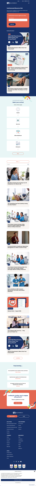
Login (18, 1)
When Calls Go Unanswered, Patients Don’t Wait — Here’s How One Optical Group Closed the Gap (18, 69)
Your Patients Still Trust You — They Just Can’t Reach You (16, 331)
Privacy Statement (32, 484)
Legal (8, 450)
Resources (20, 435)
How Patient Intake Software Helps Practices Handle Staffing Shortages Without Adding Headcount (16, 225)
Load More (18, 358)
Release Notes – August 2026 (14, 311)
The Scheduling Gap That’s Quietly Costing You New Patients (18, 204)
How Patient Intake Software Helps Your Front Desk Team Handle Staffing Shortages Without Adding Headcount (17, 268)
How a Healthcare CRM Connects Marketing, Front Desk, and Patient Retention (16, 290)
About (8, 437)
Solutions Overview (10, 429)
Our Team (8, 439)
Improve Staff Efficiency (11, 425)
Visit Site (18, 386)
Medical (19, 429)
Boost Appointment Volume (11, 423)
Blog (19, 437)
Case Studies (20, 440)
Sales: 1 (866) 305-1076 (25, 1)
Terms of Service (10, 454)
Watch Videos (18, 372)
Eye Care (20, 427)
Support (8, 433)
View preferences (18, 482)
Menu (28, 3)
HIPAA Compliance (10, 456)
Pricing (8, 431)
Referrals (8, 446)
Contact (8, 444)
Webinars (20, 448)
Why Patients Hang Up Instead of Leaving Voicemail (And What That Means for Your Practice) (17, 90)
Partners (8, 442)
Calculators (20, 439)
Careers (8, 440)
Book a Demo (18, 403)
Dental (19, 425)
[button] (34, 471)
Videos (19, 446)
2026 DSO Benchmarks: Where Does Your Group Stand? (17, 48)
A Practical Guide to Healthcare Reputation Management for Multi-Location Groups (18, 247)
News (19, 444)
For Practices (20, 423)
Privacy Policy (9, 452)
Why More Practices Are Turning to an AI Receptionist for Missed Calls (17, 183)
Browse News (18, 378)
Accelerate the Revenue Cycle (12, 427)
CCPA (8, 458)
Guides (19, 442)
